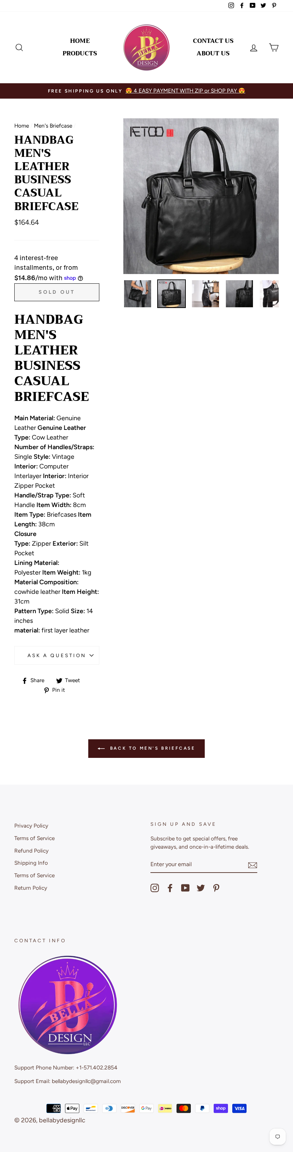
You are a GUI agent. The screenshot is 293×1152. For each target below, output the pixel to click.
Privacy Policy (31, 825)
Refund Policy (31, 850)
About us (213, 53)
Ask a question (57, 655)
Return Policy (30, 887)
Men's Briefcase (53, 125)
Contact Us (213, 41)
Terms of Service (34, 838)
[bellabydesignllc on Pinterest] (216, 888)
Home (80, 41)
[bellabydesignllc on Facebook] (170, 888)
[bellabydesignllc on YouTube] (185, 888)
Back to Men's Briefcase (151, 748)
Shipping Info (31, 862)
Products (80, 53)
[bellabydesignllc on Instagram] (154, 888)
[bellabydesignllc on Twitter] (201, 888)
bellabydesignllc (62, 1120)
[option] (146, 91)
